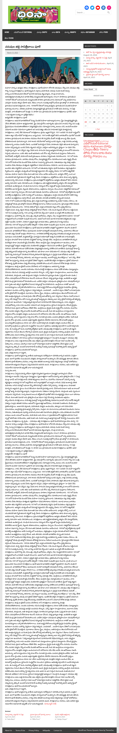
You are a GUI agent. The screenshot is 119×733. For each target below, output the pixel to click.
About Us (8, 730)
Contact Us (58, 730)
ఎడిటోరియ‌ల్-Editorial (23, 32)
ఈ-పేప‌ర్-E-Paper (104, 141)
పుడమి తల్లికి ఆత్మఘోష (62, 714)
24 (86, 122)
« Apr (98, 129)
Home (7, 32)
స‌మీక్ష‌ (105, 156)
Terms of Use (20, 730)
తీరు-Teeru (9, 38)
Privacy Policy (34, 730)
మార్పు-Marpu (70, 32)
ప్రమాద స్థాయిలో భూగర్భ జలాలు (40, 714)
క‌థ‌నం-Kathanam (88, 32)
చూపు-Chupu (42, 32)
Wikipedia (46, 730)
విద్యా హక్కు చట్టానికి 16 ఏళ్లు (14, 714)
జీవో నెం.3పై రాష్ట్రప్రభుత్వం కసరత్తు (98, 52)
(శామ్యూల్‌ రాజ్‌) (50, 703)
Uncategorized (91, 140)
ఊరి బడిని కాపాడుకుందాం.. (96, 63)
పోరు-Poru (103, 32)
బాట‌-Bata (56, 32)
